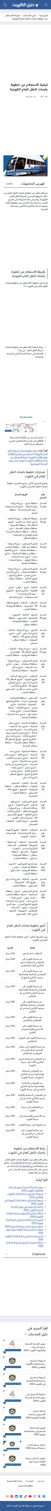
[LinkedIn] (16, 1496)
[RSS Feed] (7, 1496)
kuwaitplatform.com (21, 1162)
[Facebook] (44, 1496)
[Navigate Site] (46, 4)
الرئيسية (43, 15)
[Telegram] (21, 1496)
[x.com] (39, 1496)
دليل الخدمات (29, 15)
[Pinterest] (12, 1496)
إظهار (9, 183)
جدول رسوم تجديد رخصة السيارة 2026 (24, 1226)
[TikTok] (25, 1496)
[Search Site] (5, 4)
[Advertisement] (25, 53)
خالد (42, 96)
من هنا (22, 350)
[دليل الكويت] (25, 4)
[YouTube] (30, 1496)
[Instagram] (35, 1496)
